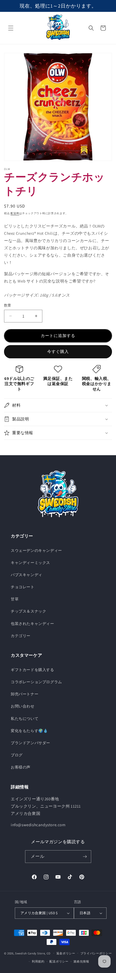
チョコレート (23, 586)
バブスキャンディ (26, 574)
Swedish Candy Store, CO (32, 953)
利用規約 (38, 961)
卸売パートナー (24, 694)
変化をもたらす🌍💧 (29, 730)
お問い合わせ (23, 706)
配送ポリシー (58, 961)
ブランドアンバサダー (30, 742)
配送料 (15, 213)
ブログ (17, 755)
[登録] (85, 856)
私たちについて (24, 718)
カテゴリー (20, 635)
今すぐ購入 (58, 351)
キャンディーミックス (30, 562)
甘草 (15, 599)
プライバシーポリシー (96, 953)
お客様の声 (20, 767)
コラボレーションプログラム (36, 681)
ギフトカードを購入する (32, 669)
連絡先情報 (81, 961)
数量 (7, 305)
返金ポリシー (65, 953)
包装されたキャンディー (32, 623)
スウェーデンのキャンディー (36, 550)
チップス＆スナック (28, 611)
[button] (11, 28)
